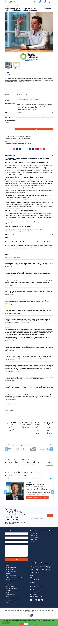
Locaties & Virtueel (35, 537)
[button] (44, 2)
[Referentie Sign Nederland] (33, 449)
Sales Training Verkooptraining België (13, 598)
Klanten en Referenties (10, 571)
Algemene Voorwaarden (11, 588)
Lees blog (51, 478)
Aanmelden (50, 515)
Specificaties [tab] (10, 234)
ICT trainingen (8, 580)
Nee (26, 624)
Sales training (34, 535)
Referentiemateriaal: (10, 104)
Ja (21, 624)
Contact (7, 565)
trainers (7, 596)
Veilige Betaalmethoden (10, 575)
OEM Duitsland (8, 603)
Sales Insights (29, 482)
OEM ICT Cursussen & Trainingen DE (13, 577)
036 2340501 (35, 584)
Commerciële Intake (10, 594)
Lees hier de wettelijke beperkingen (36, 518)
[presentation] (6, 36)
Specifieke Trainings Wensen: (10, 121)
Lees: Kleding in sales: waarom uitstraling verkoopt (37, 497)
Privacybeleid (8, 590)
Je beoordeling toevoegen (12, 403)
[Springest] (27, 615)
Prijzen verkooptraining (10, 601)
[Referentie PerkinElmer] (24, 449)
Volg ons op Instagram (49, 465)
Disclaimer (7, 573)
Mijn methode (34, 533)
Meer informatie (33, 624)
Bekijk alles (51, 444)
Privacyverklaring (9, 584)
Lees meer (7, 85)
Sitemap (7, 592)
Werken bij (7, 582)
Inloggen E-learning (9, 569)
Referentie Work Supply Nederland (25, 90)
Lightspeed (44, 610)
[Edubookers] (31, 615)
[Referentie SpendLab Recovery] (41, 449)
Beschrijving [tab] (10, 155)
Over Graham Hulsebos (10, 567)
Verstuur (16, 559)
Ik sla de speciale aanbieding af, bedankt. (27, 109)
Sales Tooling (34, 539)
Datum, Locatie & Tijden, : (9, 100)
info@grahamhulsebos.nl (37, 586)
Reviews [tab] (8, 237)
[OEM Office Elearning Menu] (16, 449)
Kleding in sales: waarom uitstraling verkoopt (36, 485)
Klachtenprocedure (9, 586)
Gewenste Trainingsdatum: (9, 116)
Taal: (6, 112)
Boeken (32, 541)
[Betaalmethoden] (14, 149)
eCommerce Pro (29, 611)
